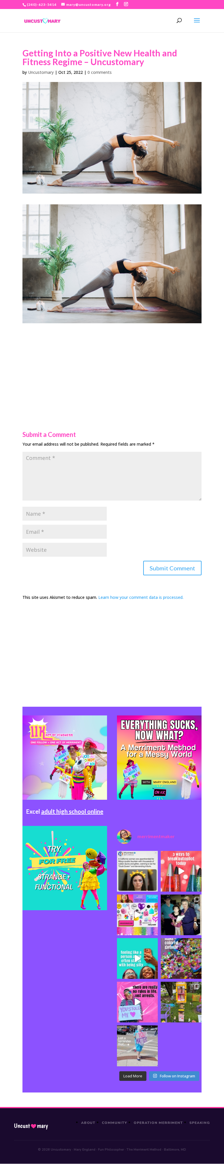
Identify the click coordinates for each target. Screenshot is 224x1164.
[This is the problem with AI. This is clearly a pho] (137, 871)
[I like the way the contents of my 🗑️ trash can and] (181, 958)
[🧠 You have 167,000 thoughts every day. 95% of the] (181, 871)
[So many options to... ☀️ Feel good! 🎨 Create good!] (137, 915)
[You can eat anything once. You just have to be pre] (137, 1002)
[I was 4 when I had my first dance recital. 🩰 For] (181, 915)
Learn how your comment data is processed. (140, 597)
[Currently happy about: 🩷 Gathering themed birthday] (181, 1002)
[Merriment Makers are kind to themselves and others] (137, 1045)
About (88, 1122)
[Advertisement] (112, 364)
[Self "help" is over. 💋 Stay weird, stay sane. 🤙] (137, 958)
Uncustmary (31, 1125)
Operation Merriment (158, 1122)
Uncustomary (41, 72)
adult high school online (72, 811)
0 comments (100, 72)
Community (114, 1122)
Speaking (199, 1122)
